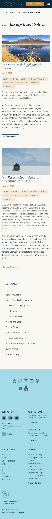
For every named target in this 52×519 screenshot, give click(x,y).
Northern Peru (42, 217)
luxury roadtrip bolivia (33, 92)
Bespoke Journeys (35, 455)
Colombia (6, 476)
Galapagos (28, 205)
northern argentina (10, 214)
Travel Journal (14, 12)
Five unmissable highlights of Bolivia (21, 66)
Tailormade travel (39, 211)
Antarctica (6, 479)
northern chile (28, 217)
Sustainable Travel (35, 476)
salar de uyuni (21, 208)
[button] (47, 3)
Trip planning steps (35, 473)
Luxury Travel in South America (34, 79)
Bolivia (14, 98)
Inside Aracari (8, 87)
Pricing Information (36, 469)
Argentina (6, 467)
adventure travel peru (11, 217)
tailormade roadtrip (11, 211)
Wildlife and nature (14, 322)
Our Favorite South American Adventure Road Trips (21, 179)
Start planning (35, 4)
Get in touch (12, 434)
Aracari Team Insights (20, 95)
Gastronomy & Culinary (16, 332)
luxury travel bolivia (13, 92)
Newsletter (25, 220)
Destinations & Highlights (13, 83)
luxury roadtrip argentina (19, 223)
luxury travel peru (37, 208)
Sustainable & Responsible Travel (21, 343)
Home (4, 12)
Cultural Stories (32, 83)
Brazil (4, 470)
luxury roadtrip (30, 226)
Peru (20, 226)
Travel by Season (14, 316)
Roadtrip (35, 223)
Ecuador (39, 214)
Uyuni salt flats (25, 98)
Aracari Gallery (12, 354)
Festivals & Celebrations (17, 338)
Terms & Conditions (9, 502)
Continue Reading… (10, 136)
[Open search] (20, 3)
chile (45, 214)
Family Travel (12, 311)
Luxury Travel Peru (10, 79)
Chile (4, 464)
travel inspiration (26, 214)
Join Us (34, 422)
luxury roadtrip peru (13, 205)
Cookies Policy (8, 503)
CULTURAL (35, 95)
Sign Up (34, 440)
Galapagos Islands (9, 461)
